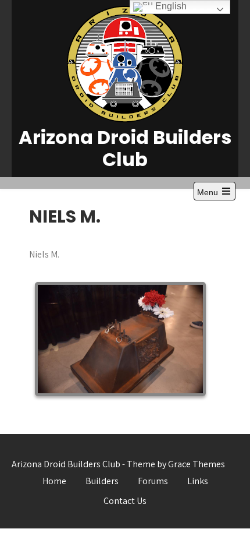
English (170, 6)
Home (54, 481)
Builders (102, 481)
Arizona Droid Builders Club (125, 148)
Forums (153, 481)
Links (197, 481)
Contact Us (125, 501)
